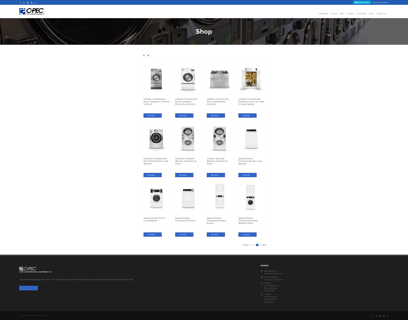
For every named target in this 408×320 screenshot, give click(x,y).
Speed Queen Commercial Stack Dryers (216, 220)
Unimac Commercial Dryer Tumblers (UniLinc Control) (156, 101)
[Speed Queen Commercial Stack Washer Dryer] (251, 198)
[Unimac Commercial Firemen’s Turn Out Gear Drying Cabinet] (251, 79)
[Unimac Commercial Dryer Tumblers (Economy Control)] (188, 79)
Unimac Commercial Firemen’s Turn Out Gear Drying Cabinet (251, 101)
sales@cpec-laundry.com (380, 2)
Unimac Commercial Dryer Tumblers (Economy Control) (186, 101)
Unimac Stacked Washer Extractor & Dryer (217, 161)
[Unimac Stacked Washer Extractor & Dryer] (219, 138)
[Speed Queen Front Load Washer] (156, 198)
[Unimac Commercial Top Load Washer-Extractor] (219, 79)
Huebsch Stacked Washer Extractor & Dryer (185, 161)
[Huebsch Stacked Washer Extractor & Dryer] (188, 138)
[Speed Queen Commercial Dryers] (188, 198)
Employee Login (363, 2)
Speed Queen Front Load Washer (154, 219)
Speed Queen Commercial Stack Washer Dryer (248, 220)
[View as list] (148, 55)
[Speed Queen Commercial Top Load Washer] (251, 138)
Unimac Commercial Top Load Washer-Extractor (217, 101)
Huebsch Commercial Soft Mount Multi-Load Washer (156, 161)
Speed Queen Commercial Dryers (185, 219)
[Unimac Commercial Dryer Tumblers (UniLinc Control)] (156, 79)
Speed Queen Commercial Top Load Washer (250, 161)
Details (153, 115)
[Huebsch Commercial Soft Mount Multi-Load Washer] (156, 138)
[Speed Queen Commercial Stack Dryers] (219, 198)
